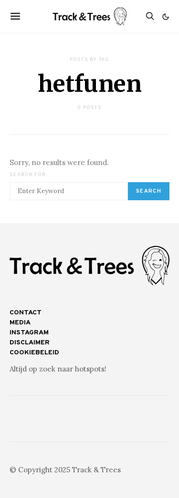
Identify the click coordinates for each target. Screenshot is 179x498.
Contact (26, 313)
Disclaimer (30, 343)
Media (20, 323)
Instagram (29, 333)
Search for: (29, 175)
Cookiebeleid (34, 353)
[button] (165, 16)
